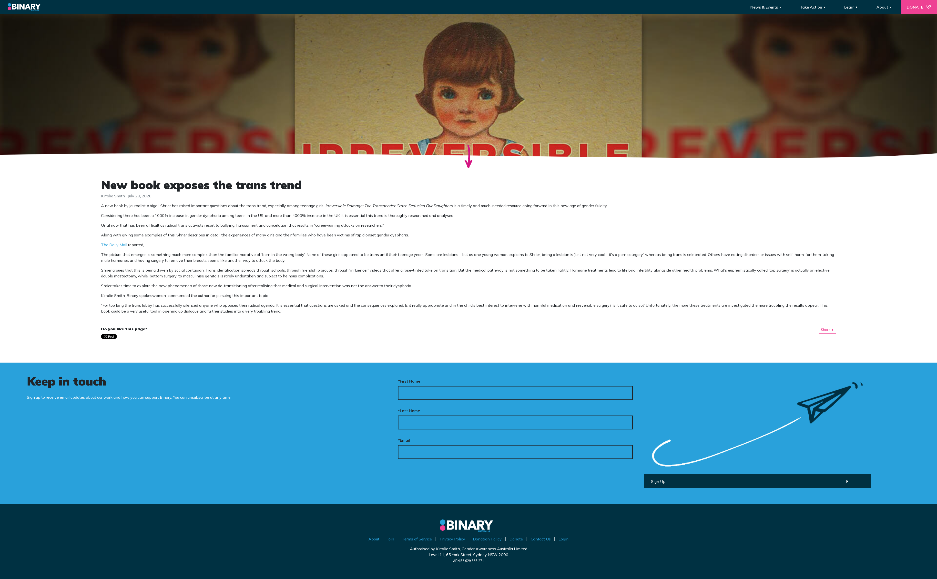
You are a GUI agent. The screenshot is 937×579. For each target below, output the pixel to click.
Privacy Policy (452, 539)
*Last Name (409, 410)
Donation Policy (487, 539)
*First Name (409, 381)
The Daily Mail (114, 244)
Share (825, 329)
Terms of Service (417, 539)
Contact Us (541, 539)
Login (564, 539)
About (373, 539)
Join (390, 539)
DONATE (915, 7)
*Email (404, 440)
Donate (516, 539)
